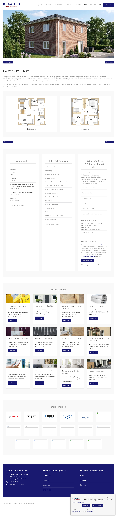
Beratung (83, 480)
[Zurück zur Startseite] (11, 5)
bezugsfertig (58, 4)
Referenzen (93, 4)
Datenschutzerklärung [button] (78, 502)
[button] (31, 114)
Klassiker (46, 480)
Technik (82, 475)
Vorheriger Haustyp (8, 62)
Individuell (49, 4)
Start (41, 4)
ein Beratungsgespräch (90, 225)
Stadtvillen (47, 485)
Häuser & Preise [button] (83, 4)
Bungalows (47, 475)
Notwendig (79, 511)
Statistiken (90, 511)
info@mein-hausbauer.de (88, 256)
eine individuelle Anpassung (91, 229)
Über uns (83, 485)
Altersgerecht (69, 4)
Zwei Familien (47, 490)
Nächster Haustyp (109, 62)
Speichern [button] (86, 505)
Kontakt (108, 5)
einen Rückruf (87, 227)
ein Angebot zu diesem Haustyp (92, 223)
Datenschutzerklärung (96, 244)
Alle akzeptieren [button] (98, 505)
